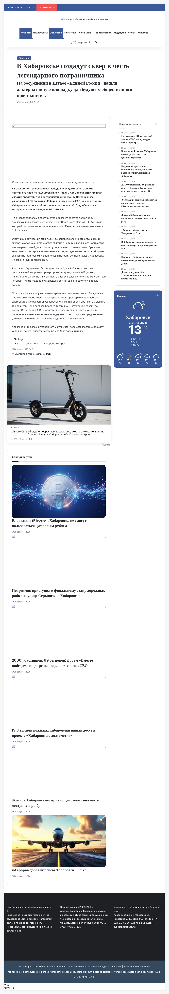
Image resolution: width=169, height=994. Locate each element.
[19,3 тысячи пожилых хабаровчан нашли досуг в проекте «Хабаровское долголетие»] (59, 701)
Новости (26, 32)
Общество (56, 32)
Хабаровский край (55, 343)
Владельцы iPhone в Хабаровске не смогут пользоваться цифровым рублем (49, 523)
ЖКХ (17, 343)
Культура (143, 32)
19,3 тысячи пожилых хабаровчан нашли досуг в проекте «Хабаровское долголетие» (53, 733)
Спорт (131, 32)
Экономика (84, 32)
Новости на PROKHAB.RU (136, 966)
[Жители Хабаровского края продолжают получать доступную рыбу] (59, 771)
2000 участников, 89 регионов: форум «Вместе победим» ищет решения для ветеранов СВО (52, 663)
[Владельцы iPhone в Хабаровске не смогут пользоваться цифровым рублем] (59, 491)
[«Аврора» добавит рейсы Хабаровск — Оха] (59, 841)
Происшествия (102, 32)
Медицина (120, 32)
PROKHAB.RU (89, 977)
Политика (70, 32)
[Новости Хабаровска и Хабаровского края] (84, 19)
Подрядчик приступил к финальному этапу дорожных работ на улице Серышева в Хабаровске (58, 593)
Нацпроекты (40, 32)
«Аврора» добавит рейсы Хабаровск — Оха (49, 870)
